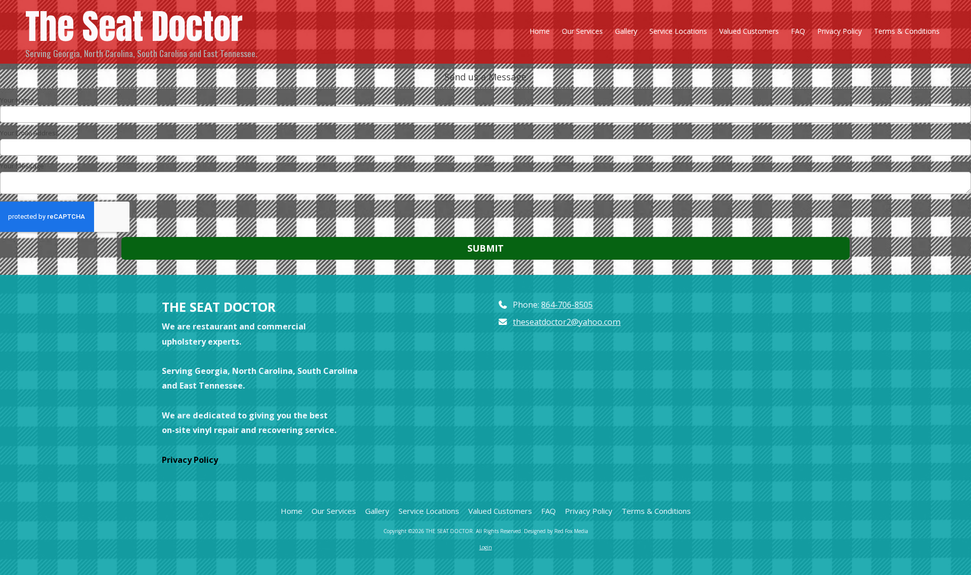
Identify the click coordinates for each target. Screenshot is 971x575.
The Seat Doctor (134, 26)
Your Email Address (29, 133)
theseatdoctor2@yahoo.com (567, 321)
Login (485, 547)
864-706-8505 (567, 304)
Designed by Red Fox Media (556, 531)
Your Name (17, 100)
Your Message (22, 166)
